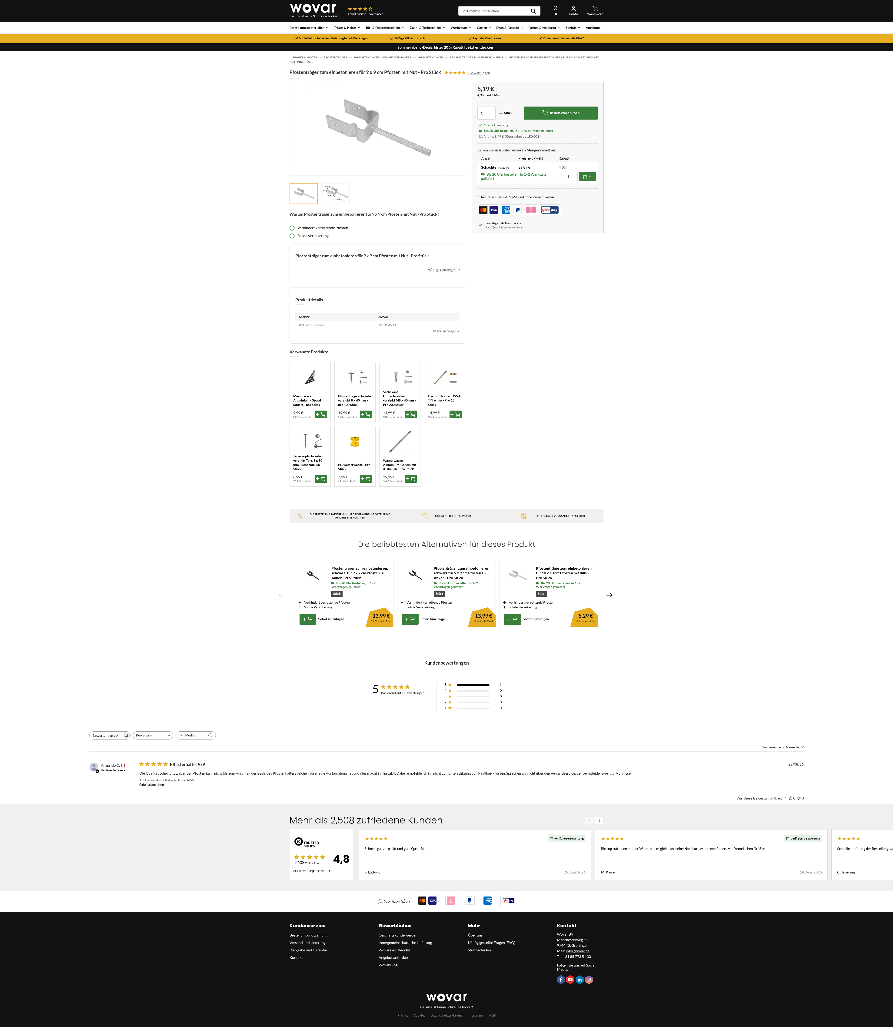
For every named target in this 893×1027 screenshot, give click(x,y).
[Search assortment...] (533, 11)
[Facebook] (561, 980)
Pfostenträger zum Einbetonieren (476, 57)
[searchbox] (106, 735)
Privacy (402, 1015)
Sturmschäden (479, 950)
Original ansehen (151, 784)
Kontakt (296, 957)
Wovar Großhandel (394, 950)
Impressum (476, 1015)
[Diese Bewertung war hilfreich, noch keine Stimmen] (790, 798)
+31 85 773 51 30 (577, 956)
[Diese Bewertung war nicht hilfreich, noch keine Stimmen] (798, 798)
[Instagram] (589, 980)
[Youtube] (571, 980)
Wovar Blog (388, 965)
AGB (492, 1015)
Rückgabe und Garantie (308, 950)
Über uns (475, 935)
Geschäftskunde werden (398, 935)
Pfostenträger (335, 57)
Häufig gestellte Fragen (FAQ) (491, 942)
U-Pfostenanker (430, 57)
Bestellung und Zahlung (308, 935)
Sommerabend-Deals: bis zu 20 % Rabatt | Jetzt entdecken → (447, 47)
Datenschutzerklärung (446, 1015)
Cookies (419, 1015)
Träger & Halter (305, 57)
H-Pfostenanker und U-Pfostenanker (382, 57)
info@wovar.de (578, 951)
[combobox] (153, 735)
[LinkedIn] (580, 980)
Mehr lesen (624, 773)
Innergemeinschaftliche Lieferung (405, 942)
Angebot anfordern (394, 957)
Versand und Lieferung (308, 942)
